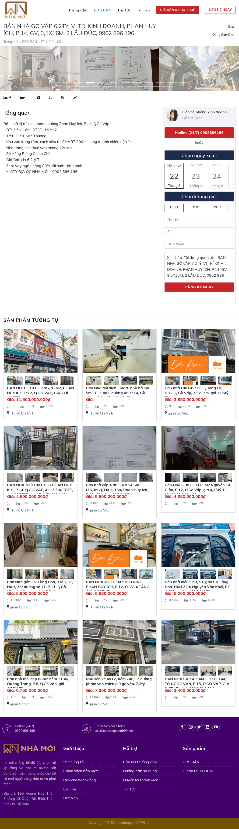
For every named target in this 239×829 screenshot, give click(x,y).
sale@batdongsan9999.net (114, 731)
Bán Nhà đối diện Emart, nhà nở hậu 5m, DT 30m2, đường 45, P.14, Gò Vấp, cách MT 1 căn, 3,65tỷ (118, 393)
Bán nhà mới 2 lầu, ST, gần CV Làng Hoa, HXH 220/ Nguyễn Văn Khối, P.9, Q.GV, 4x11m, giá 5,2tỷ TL (198, 586)
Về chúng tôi (73, 762)
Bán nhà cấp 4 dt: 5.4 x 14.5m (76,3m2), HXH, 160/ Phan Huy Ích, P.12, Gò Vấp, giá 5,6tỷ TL (117, 489)
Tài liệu (143, 10)
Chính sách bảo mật (80, 770)
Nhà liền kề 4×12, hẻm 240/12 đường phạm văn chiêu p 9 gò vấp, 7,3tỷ (119, 681)
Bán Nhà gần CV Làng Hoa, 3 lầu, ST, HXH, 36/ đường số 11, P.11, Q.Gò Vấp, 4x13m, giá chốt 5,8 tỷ (40, 586)
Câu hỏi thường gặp (140, 762)
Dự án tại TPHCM (198, 770)
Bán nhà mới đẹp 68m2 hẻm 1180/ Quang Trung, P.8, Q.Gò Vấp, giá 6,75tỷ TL (37, 683)
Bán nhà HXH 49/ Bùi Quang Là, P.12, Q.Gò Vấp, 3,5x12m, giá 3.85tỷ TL (196, 393)
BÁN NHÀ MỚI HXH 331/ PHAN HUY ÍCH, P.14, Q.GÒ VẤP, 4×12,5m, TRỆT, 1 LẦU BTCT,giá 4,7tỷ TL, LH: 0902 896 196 (40, 492)
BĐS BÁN (102, 10)
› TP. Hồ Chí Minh (52, 42)
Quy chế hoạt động (79, 780)
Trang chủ (11, 42)
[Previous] (11, 68)
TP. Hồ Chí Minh (22, 413)
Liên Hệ (69, 789)
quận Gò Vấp (178, 413)
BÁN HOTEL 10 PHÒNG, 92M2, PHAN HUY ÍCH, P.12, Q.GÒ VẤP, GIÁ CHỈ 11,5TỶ (40, 393)
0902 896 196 (25, 731)
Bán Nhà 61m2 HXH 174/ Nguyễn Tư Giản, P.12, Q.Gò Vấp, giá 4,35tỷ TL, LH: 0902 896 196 (197, 489)
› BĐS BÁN (29, 42)
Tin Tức (124, 10)
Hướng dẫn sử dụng (140, 770)
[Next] (228, 68)
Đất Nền (70, 798)
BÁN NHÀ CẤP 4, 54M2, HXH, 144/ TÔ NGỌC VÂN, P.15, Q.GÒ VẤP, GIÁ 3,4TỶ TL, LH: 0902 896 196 (197, 683)
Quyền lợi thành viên (140, 780)
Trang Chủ (78, 10)
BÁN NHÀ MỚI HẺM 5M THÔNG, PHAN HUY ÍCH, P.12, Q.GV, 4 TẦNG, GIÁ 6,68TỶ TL (118, 586)
